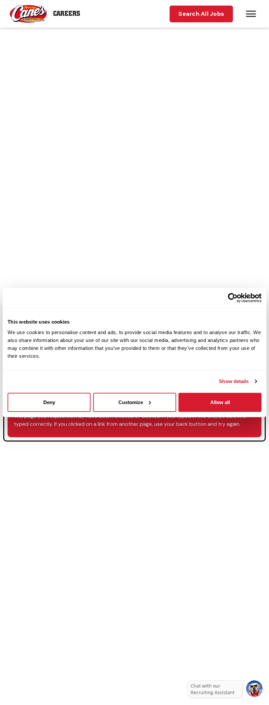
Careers (66, 13)
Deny (49, 402)
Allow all (220, 402)
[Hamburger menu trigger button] (251, 14)
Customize (130, 402)
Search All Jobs (201, 14)
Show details (234, 381)
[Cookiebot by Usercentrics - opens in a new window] (232, 298)
